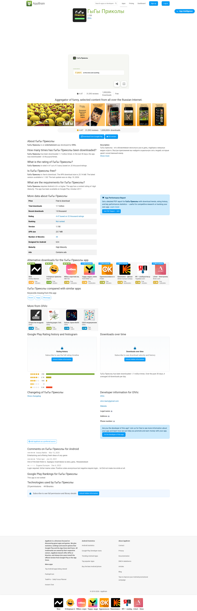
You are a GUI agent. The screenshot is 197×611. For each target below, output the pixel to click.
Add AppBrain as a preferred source (43, 441)
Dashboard (141, 3)
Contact (121, 545)
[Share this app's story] (117, 84)
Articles (121, 566)
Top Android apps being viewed (56, 569)
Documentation (124, 556)
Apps (123, 3)
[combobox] (104, 3)
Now (30, 277)
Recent (30, 298)
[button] (135, 411)
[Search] (116, 3)
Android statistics (88, 545)
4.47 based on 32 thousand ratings (70, 216)
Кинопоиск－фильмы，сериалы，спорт (125, 277)
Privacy (121, 551)
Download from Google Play (93, 136)
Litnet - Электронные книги (160, 277)
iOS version (112, 136)
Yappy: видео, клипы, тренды (89, 277)
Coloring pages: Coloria (53, 322)
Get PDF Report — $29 (111, 211)
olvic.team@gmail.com (109, 401)
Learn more (114, 207)
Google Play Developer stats (92, 551)
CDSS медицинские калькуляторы (89, 322)
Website (103, 406)
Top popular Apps (88, 561)
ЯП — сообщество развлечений (142, 277)
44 (57, 237)
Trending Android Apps (90, 556)
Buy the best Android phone (91, 566)
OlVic (44, 306)
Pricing (131, 3)
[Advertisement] (95, 38)
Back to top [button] (191, 590)
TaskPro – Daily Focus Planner (55, 579)
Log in (165, 3)
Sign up (153, 3)
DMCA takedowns (125, 561)
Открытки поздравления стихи (36, 322)
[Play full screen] (124, 84)
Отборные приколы (53, 277)
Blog (120, 572)
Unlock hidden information (62, 359)
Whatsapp (46, 298)
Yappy (38, 298)
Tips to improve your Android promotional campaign (133, 578)
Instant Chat (49, 585)
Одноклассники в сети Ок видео (107, 277)
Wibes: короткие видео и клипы (71, 277)
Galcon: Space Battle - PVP (71, 322)
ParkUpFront (49, 574)
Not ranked (60, 221)
